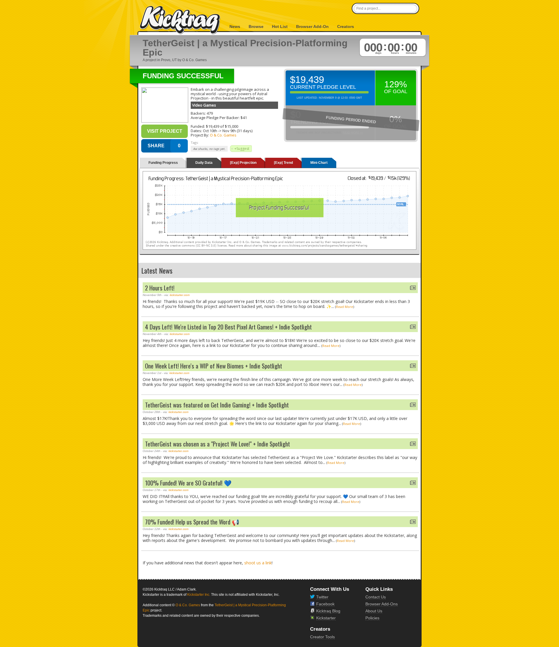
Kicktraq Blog (328, 611)
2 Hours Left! (159, 287)
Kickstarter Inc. (198, 595)
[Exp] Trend (283, 163)
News (234, 26)
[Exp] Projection (243, 163)
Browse (256, 26)
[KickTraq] (180, 20)
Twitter (322, 597)
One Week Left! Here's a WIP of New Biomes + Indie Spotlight (213, 365)
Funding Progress (163, 163)
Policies (372, 618)
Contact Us (375, 597)
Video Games (204, 105)
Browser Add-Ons (381, 604)
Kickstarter (326, 618)
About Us (373, 611)
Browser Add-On (312, 26)
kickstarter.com (180, 295)
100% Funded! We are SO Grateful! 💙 (188, 482)
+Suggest (241, 148)
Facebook (325, 604)
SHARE (156, 145)
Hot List (280, 26)
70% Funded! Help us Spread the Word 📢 (192, 521)
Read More (344, 306)
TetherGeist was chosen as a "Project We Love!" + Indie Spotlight (217, 443)
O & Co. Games (223, 135)
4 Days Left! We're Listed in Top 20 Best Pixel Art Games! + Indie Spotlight (228, 326)
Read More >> (353, 132)
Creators (345, 26)
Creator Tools (322, 636)
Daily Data (204, 163)
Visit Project (164, 131)
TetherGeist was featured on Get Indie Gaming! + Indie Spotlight (217, 404)
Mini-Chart (319, 163)
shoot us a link (258, 563)
